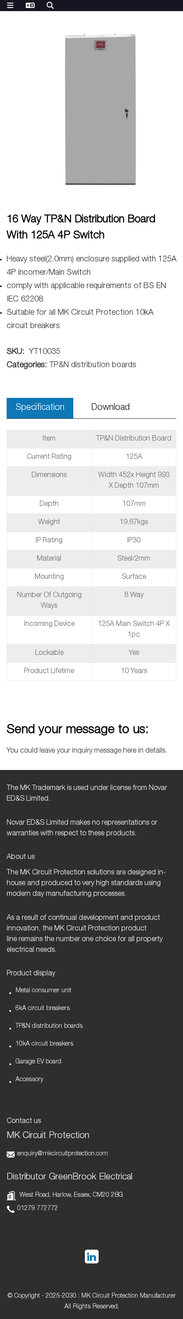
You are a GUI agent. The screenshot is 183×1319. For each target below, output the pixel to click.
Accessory (29, 1080)
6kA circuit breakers (43, 1009)
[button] (164, 118)
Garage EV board (38, 1062)
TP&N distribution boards (49, 1026)
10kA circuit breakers (44, 1044)
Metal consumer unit (44, 991)
